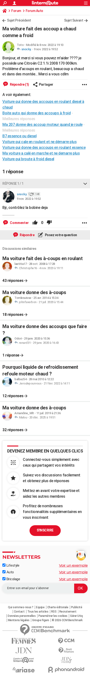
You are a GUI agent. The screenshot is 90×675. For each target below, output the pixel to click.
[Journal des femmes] (23, 641)
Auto (10, 572)
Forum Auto (34, 11)
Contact (19, 611)
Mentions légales (19, 620)
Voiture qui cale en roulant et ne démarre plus (39, 141)
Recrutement (68, 611)
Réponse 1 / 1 (13, 183)
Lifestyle (12, 565)
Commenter (19, 223)
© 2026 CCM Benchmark (67, 620)
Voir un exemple (73, 565)
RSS (54, 611)
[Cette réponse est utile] (35, 223)
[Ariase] (23, 669)
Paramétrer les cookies (52, 616)
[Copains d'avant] (23, 660)
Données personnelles (22, 616)
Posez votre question (60, 235)
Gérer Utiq (76, 616)
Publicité (76, 607)
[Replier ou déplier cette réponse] (85, 183)
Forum (16, 11)
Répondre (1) (19, 84)
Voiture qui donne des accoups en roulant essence (43, 147)
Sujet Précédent (19, 20)
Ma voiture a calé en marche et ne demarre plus (41, 153)
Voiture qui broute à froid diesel (28, 159)
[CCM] (66, 641)
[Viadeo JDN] (66, 660)
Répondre (27, 235)
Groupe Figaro (40, 620)
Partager (46, 84)
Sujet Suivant (73, 20)
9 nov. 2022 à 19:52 (46, 49)
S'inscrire (45, 530)
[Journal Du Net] (23, 650)
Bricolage (13, 579)
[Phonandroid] (66, 670)
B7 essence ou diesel (19, 136)
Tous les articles (37, 611)
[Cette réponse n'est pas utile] (49, 223)
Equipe (40, 607)
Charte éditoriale (57, 607)
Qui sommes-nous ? (20, 607)
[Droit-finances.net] (66, 650)
